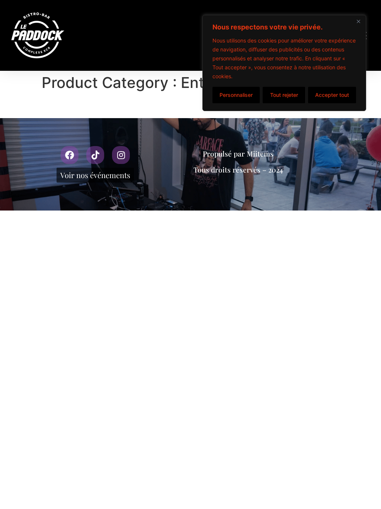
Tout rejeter (284, 95)
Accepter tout (332, 95)
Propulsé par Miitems (238, 153)
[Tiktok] (95, 155)
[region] (284, 63)
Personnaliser (236, 95)
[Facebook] (70, 155)
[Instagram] (121, 155)
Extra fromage (65, 106)
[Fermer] (358, 21)
